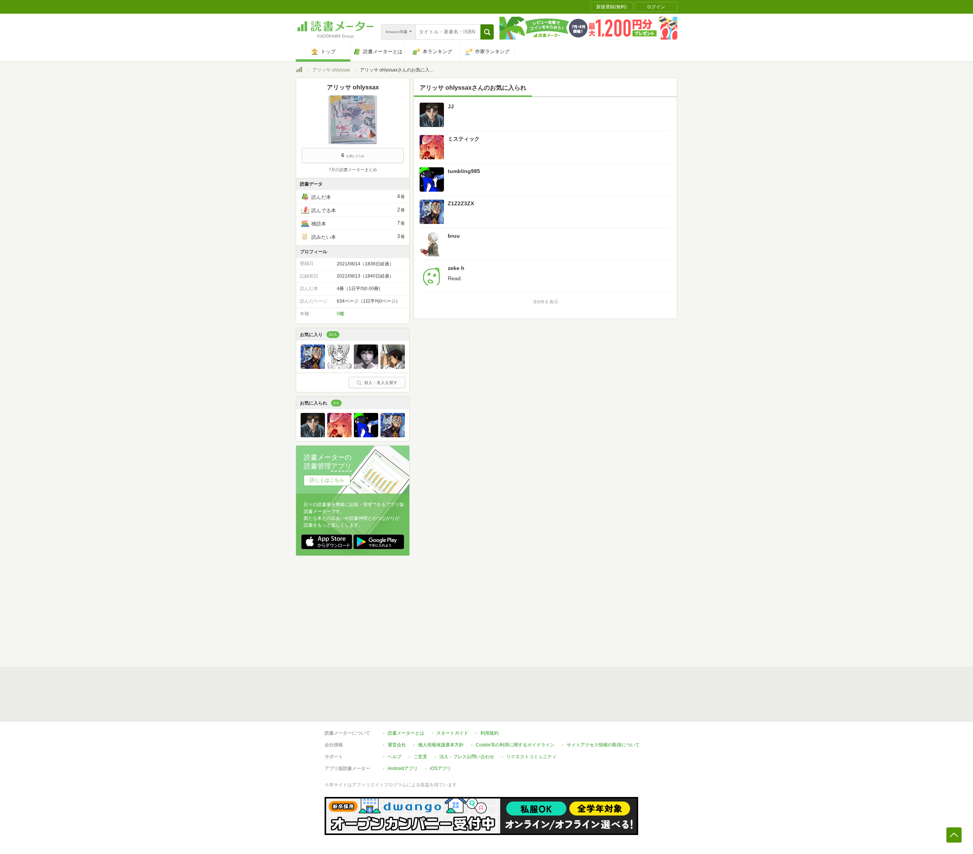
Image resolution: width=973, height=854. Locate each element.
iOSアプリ (440, 768)
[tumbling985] (366, 435)
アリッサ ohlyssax (331, 70)
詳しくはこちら (327, 480)
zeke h (456, 268)
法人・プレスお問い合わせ (466, 756)
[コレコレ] (366, 367)
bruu (454, 236)
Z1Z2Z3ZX (461, 203)
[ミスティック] (339, 435)
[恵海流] (392, 367)
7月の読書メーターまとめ (353, 169)
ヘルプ (394, 756)
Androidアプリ (403, 768)
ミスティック (464, 139)
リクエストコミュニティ (531, 756)
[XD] (339, 367)
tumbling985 (464, 171)
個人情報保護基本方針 (441, 745)
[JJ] (313, 435)
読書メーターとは (406, 733)
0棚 (340, 313)
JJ (451, 106)
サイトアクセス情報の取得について (603, 745)
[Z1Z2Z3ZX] (313, 367)
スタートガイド (452, 733)
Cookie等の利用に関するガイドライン (515, 745)
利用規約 (489, 733)
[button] (487, 32)
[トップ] (299, 70)
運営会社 (397, 745)
